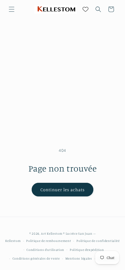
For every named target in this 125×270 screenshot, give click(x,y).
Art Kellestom (51, 233)
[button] (11, 9)
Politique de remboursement (48, 241)
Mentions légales (78, 258)
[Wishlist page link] (85, 9)
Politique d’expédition (87, 250)
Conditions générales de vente (36, 258)
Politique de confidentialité (98, 241)
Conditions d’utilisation (45, 250)
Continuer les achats (62, 189)
